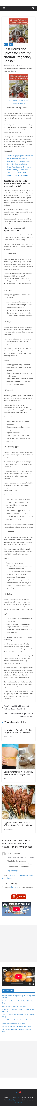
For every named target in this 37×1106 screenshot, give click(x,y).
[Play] (4, 984)
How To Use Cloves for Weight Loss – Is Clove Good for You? (18, 715)
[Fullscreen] (33, 984)
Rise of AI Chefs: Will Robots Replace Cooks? (16, 1020)
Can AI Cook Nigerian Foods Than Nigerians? (16, 1026)
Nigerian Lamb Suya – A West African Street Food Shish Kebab (18, 823)
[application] (18, 976)
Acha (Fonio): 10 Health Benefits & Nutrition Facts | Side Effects (16, 707)
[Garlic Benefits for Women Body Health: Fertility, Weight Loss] (18, 745)
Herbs (5, 44)
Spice (11, 44)
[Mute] (30, 984)
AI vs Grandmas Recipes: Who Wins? (13, 1023)
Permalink (31, 857)
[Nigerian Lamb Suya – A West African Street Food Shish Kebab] (18, 787)
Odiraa (20, 65)
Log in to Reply (12, 871)
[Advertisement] (18, 943)
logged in (14, 887)
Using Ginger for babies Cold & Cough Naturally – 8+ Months (18, 731)
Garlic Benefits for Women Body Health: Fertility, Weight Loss (18, 773)
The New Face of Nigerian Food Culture (14, 1006)
